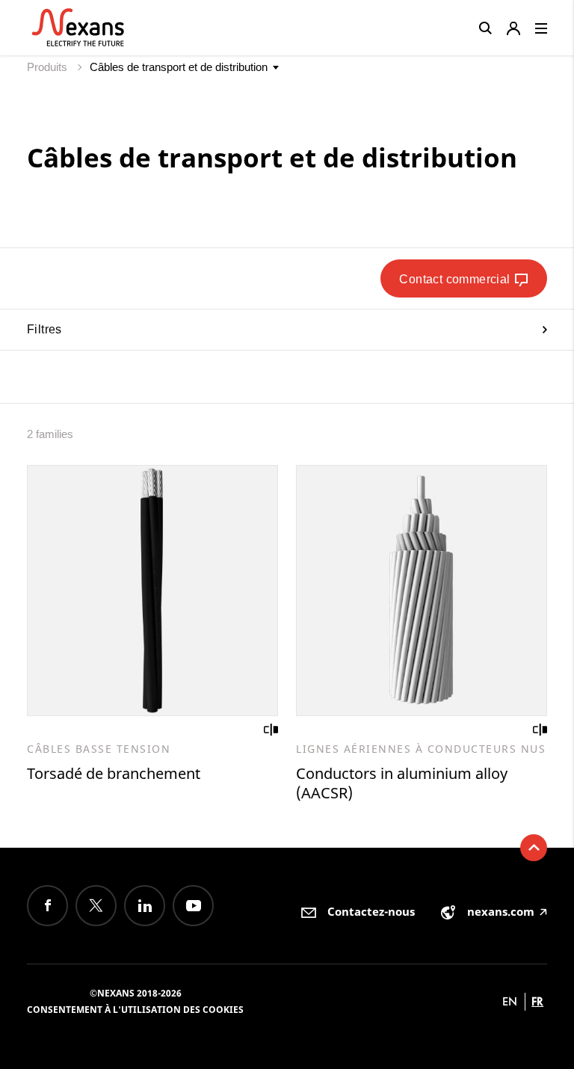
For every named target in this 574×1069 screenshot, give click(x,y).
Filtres (44, 329)
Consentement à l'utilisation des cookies (135, 1009)
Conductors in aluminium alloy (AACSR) (401, 783)
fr (537, 1001)
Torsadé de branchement (113, 773)
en (509, 1001)
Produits (48, 67)
